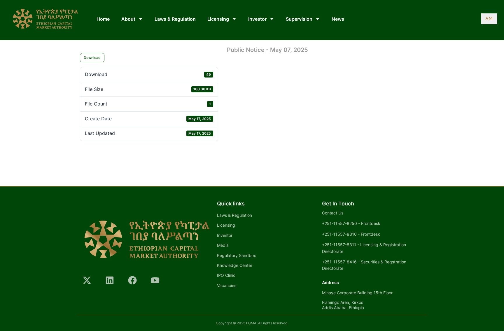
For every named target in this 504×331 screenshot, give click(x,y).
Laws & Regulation (175, 19)
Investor (257, 19)
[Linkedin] (109, 280)
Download (92, 57)
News (338, 19)
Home (103, 19)
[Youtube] (155, 280)
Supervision (299, 19)
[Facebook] (132, 280)
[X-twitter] (87, 280)
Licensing (218, 19)
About (128, 19)
